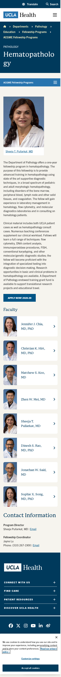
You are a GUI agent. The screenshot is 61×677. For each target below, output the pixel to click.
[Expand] (54, 582)
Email (33, 529)
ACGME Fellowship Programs (20, 37)
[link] (11, 625)
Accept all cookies (30, 668)
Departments (20, 26)
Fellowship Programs (34, 31)
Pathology (41, 26)
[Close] (56, 637)
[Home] (4, 26)
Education (9, 31)
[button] (30, 4)
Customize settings (30, 658)
